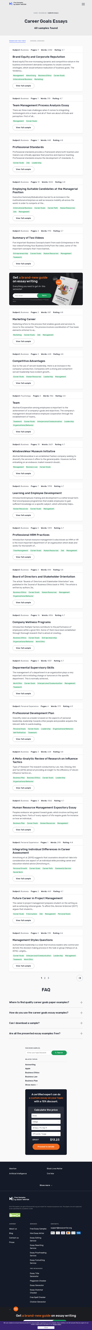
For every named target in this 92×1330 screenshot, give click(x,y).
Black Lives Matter (54, 1169)
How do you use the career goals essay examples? (38, 1012)
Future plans (31, 914)
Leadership (36, 163)
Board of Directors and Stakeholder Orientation (44, 576)
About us (13, 1229)
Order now (46, 1147)
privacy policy (57, 1324)
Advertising (31, 76)
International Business (22, 79)
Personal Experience (29, 706)
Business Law (31, 467)
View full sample (23, 86)
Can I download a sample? (24, 1023)
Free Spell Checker (38, 1297)
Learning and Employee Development (37, 493)
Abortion (12, 1169)
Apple (27, 1068)
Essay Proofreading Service (38, 1254)
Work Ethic (40, 642)
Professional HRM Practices (31, 534)
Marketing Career (24, 319)
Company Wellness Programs (32, 622)
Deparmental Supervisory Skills (33, 667)
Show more (45, 1185)
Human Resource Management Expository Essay (44, 807)
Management (18, 76)
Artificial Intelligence (18, 1173)
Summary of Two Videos (28, 237)
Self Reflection (19, 733)
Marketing (39, 79)
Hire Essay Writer (37, 1233)
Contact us (14, 1238)
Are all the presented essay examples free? (34, 1033)
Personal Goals (19, 729)
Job (28, 163)
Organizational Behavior (23, 425)
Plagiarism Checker (38, 1281)
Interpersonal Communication (49, 422)
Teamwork (17, 257)
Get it (44, 296)
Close (46, 1327)
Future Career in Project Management (38, 898)
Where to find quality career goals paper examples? (39, 1002)
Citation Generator (38, 1302)
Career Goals (59, 76)
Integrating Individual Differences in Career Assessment (41, 851)
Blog (11, 1233)
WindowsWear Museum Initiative (34, 451)
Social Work (18, 872)
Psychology (26, 396)
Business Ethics (44, 76)
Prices (11, 1242)
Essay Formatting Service (37, 1261)
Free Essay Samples (38, 1229)
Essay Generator (37, 1285)
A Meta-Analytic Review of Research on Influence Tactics (45, 760)
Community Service (63, 868)
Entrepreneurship (20, 254)
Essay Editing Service (35, 1239)
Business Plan (19, 778)
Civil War (50, 1173)
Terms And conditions (36, 299)
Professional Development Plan (33, 713)
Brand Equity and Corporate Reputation (39, 56)
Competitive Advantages (29, 361)
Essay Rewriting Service (36, 1246)
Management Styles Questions (33, 940)
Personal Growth (20, 868)
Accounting (30, 1065)
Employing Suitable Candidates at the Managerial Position (45, 190)
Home (36, 13)
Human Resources (67, 208)
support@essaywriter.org (61, 1228)
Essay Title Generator (34, 1274)
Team (16, 402)
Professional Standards (28, 147)
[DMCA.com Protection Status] (14, 1216)
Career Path (53, 208)
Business (42, 13)
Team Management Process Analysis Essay (41, 105)
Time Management (20, 551)
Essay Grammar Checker (36, 1291)
